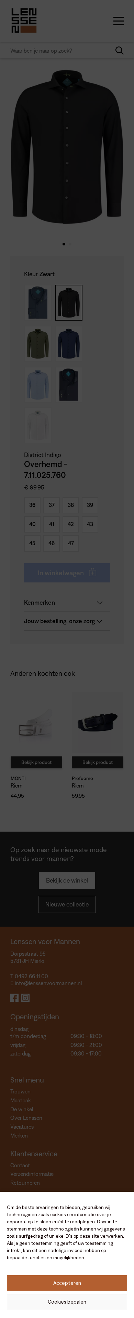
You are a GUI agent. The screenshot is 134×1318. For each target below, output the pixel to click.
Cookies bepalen (67, 1302)
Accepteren (67, 1283)
